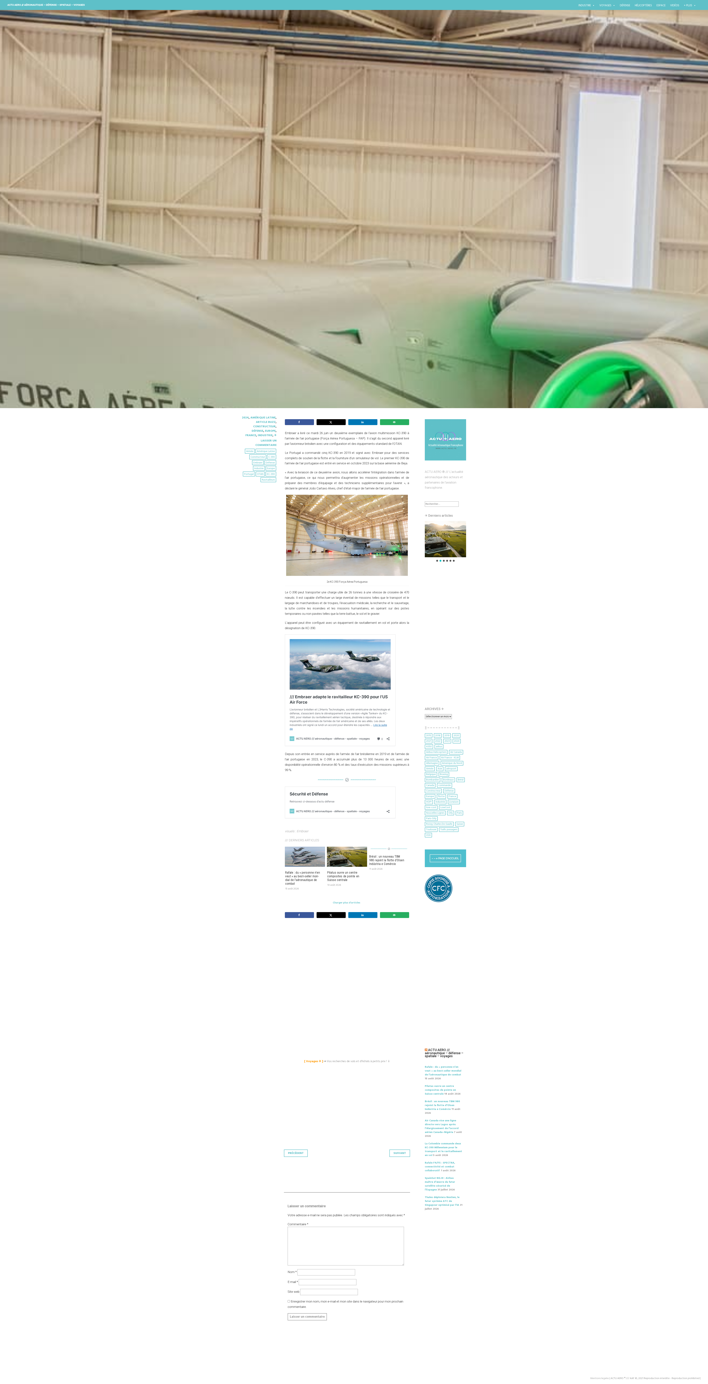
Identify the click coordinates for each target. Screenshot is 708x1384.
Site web (293, 1291)
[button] (445, 539)
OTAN (260, 474)
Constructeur (264, 426)
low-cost (431, 807)
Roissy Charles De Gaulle (439, 824)
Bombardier (432, 780)
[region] (445, 541)
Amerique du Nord (452, 763)
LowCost (445, 807)
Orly (450, 813)
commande (444, 785)
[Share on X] (331, 422)
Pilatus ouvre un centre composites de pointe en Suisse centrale (343, 876)
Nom (292, 1272)
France (250, 435)
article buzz (266, 422)
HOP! (429, 802)
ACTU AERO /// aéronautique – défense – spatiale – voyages (46, 4)
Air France (431, 758)
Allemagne (432, 763)
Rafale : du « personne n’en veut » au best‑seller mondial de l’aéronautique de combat (302, 878)
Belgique (431, 774)
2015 (428, 735)
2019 (447, 735)
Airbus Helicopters (436, 752)
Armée (250, 451)
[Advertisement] (348, 962)
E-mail (293, 1282)
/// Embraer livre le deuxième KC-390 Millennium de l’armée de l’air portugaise (351, 229)
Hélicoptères (643, 5)
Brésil (461, 780)
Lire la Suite (256, 254)
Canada (430, 785)
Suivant (399, 1153)
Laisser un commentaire (266, 443)
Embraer (257, 463)
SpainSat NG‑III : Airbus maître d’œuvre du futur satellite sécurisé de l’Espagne (440, 1184)
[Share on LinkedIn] (362, 422)
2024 (245, 417)
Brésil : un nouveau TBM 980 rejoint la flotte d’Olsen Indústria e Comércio (386, 860)
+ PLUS (688, 5)
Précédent (296, 1153)
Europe (270, 431)
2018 (437, 735)
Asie (440, 769)
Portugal (249, 474)
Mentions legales (599, 1378)
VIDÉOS (674, 5)
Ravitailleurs (268, 480)
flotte (441, 796)
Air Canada (456, 752)
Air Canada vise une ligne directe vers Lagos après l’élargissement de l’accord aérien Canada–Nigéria (442, 1126)
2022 (437, 741)
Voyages (605, 5)
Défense (625, 5)
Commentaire (298, 1224)
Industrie (585, 5)
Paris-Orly (431, 818)
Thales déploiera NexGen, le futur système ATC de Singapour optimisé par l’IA (442, 1201)
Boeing (444, 774)
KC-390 (271, 474)
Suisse (460, 824)
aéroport (451, 769)
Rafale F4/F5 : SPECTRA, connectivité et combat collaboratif (440, 1167)
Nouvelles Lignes (435, 813)
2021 (428, 741)
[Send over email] (394, 422)
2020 (456, 735)
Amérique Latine (263, 417)
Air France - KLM (450, 758)
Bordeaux (448, 780)
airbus (439, 747)
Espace (661, 5)
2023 (447, 741)
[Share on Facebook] (299, 422)
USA (428, 835)
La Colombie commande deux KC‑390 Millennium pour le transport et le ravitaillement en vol (443, 1149)
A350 (429, 747)
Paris (459, 813)
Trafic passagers (448, 829)
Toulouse (431, 829)
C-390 (271, 457)
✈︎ (275, 435)
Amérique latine (266, 451)
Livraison (454, 802)
